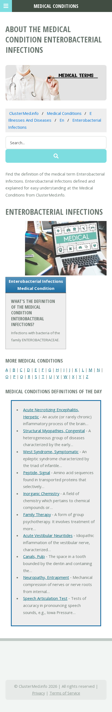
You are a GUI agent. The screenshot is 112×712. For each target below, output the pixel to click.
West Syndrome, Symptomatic (51, 451)
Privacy (38, 693)
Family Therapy (37, 514)
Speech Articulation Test (45, 598)
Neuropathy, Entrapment (46, 577)
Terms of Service (64, 693)
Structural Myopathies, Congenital (54, 430)
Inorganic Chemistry (41, 493)
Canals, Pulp (34, 556)
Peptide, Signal (36, 472)
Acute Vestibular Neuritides (48, 535)
